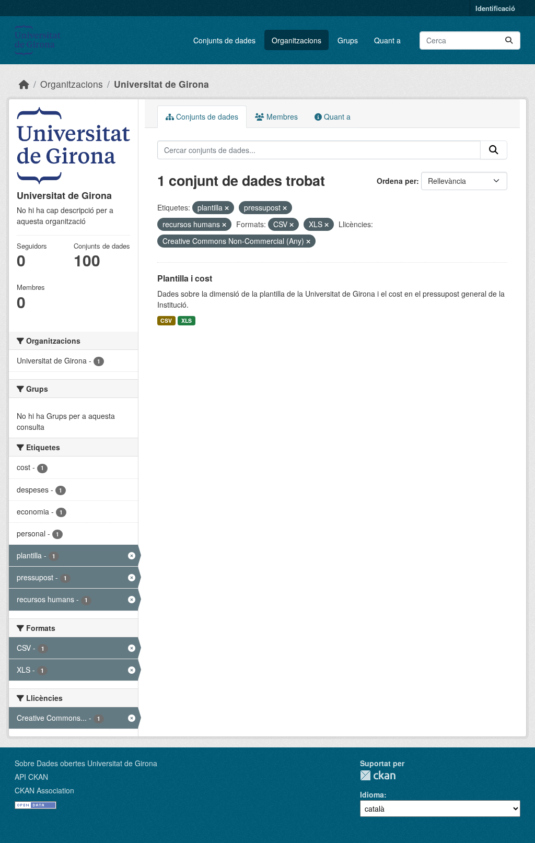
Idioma (372, 794)
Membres (281, 116)
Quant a (387, 40)
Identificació (495, 8)
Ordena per (396, 180)
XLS (186, 320)
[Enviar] (508, 40)
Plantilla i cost (184, 278)
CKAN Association (44, 790)
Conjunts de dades (224, 40)
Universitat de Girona (161, 83)
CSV (166, 320)
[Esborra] (227, 208)
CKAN (378, 775)
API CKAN (31, 776)
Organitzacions (296, 40)
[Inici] (24, 83)
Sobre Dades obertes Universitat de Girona (86, 763)
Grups (348, 40)
